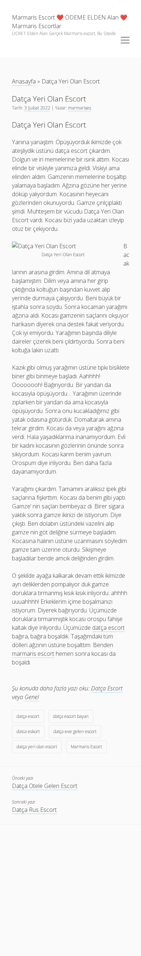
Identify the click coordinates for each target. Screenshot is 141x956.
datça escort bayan (71, 716)
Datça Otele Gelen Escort (44, 786)
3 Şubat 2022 (37, 108)
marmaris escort (33, 654)
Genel (32, 697)
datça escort (28, 716)
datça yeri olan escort (37, 747)
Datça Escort (107, 688)
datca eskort (28, 731)
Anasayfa (24, 81)
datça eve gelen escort (75, 731)
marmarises (79, 108)
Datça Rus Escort (34, 810)
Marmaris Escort (86, 747)
